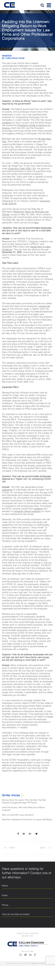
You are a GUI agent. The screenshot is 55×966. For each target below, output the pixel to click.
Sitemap (35, 963)
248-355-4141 (27, 936)
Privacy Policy (44, 963)
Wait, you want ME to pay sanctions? (18, 815)
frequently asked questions (27, 511)
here (36, 223)
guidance (6, 123)
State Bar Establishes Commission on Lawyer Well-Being (27, 820)
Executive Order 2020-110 (22, 169)
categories (7, 490)
